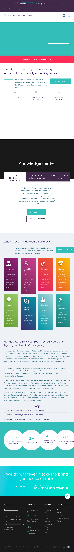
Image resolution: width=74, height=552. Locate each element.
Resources (12, 9)
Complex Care (33, 516)
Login (19, 9)
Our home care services (59, 46)
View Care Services (37, 219)
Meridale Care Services (23, 547)
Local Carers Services (48, 518)
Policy (61, 515)
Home (6, 9)
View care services (61, 81)
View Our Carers (37, 212)
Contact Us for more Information (37, 59)
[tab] (15, 176)
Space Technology (59, 547)
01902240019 (9, 527)
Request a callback (17, 487)
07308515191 (9, 530)
